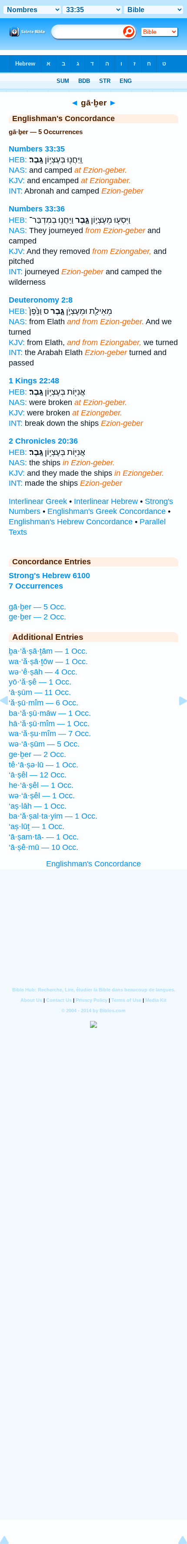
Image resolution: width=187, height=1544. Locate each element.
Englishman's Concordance (93, 863)
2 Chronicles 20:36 (43, 441)
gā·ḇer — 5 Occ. (37, 606)
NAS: (18, 170)
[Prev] (11, 720)
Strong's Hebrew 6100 (49, 575)
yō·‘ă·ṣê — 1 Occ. (40, 682)
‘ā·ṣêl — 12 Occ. (38, 774)
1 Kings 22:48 (34, 380)
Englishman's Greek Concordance (106, 511)
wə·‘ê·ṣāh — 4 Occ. (43, 672)
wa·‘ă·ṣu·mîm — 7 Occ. (50, 733)
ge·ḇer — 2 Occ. (37, 616)
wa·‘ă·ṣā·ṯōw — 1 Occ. (48, 661)
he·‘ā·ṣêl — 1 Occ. (41, 785)
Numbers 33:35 (37, 149)
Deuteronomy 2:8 (41, 300)
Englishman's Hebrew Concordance (71, 521)
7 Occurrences (36, 586)
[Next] (176, 720)
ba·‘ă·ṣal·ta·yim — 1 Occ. (53, 816)
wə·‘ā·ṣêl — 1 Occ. (42, 795)
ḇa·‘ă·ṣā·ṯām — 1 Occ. (48, 651)
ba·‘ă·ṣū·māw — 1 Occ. (50, 713)
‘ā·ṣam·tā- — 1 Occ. (44, 837)
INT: (16, 191)
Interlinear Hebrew (106, 501)
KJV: (17, 180)
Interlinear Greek (38, 501)
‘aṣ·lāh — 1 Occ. (38, 806)
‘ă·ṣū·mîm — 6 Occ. (43, 702)
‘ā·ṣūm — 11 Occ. (40, 692)
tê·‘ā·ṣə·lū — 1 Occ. (43, 764)
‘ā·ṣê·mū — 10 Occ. (43, 847)
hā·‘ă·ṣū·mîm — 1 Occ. (49, 723)
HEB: (18, 159)
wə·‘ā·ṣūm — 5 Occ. (44, 744)
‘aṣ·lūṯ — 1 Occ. (36, 826)
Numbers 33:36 (37, 208)
